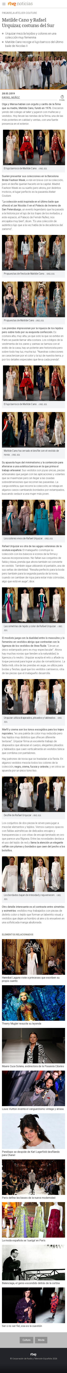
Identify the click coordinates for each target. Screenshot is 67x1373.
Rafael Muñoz (11, 97)
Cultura (26, 1340)
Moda (41, 1340)
